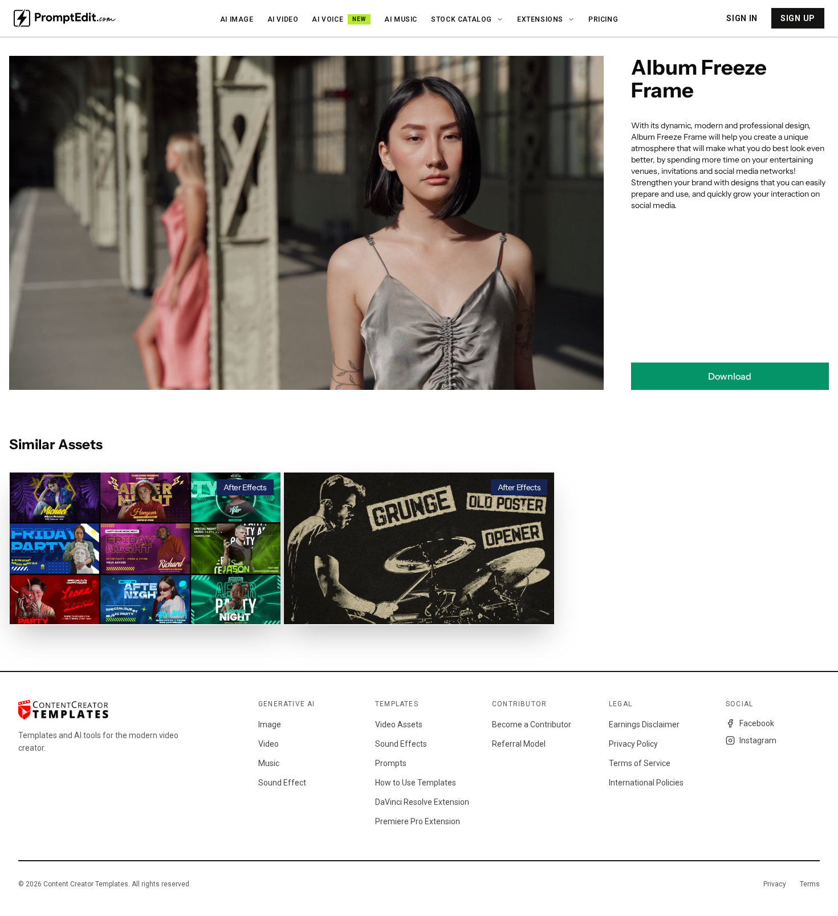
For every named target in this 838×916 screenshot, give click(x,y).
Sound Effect (282, 782)
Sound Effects (401, 743)
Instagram (757, 740)
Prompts (390, 763)
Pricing (603, 19)
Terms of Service (639, 763)
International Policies (646, 782)
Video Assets (398, 724)
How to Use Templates (415, 782)
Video (268, 743)
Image (269, 724)
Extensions (540, 19)
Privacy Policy (633, 743)
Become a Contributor (531, 724)
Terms (810, 884)
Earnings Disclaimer (644, 724)
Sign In (742, 18)
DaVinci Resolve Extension (422, 802)
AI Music (400, 19)
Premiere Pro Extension (417, 821)
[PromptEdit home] (65, 18)
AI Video (283, 19)
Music (268, 763)
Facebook (756, 723)
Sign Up (797, 18)
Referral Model (519, 743)
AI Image (237, 19)
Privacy (774, 884)
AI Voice (339, 19)
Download (729, 376)
